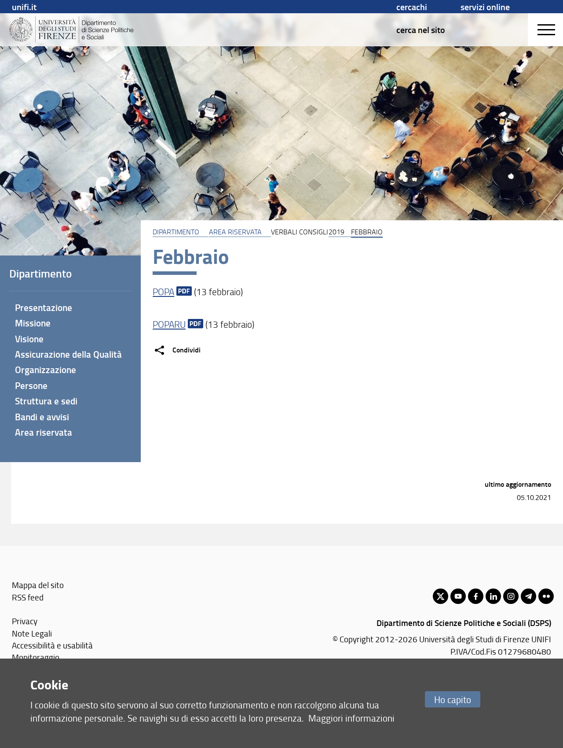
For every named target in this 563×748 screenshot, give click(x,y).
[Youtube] (458, 596)
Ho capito (452, 699)
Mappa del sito (38, 585)
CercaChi (411, 6)
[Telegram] (528, 596)
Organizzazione (45, 369)
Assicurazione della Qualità (68, 354)
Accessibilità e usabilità (52, 645)
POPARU (169, 324)
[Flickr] (546, 596)
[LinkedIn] (493, 596)
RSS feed (28, 597)
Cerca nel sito (420, 29)
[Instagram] (511, 596)
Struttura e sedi (46, 400)
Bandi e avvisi (42, 416)
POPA (163, 291)
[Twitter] (440, 596)
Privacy (24, 621)
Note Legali (32, 633)
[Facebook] (475, 596)
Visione (29, 338)
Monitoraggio (35, 657)
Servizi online (485, 6)
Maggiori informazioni (351, 717)
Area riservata (235, 232)
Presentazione (43, 307)
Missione (33, 323)
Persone (31, 385)
